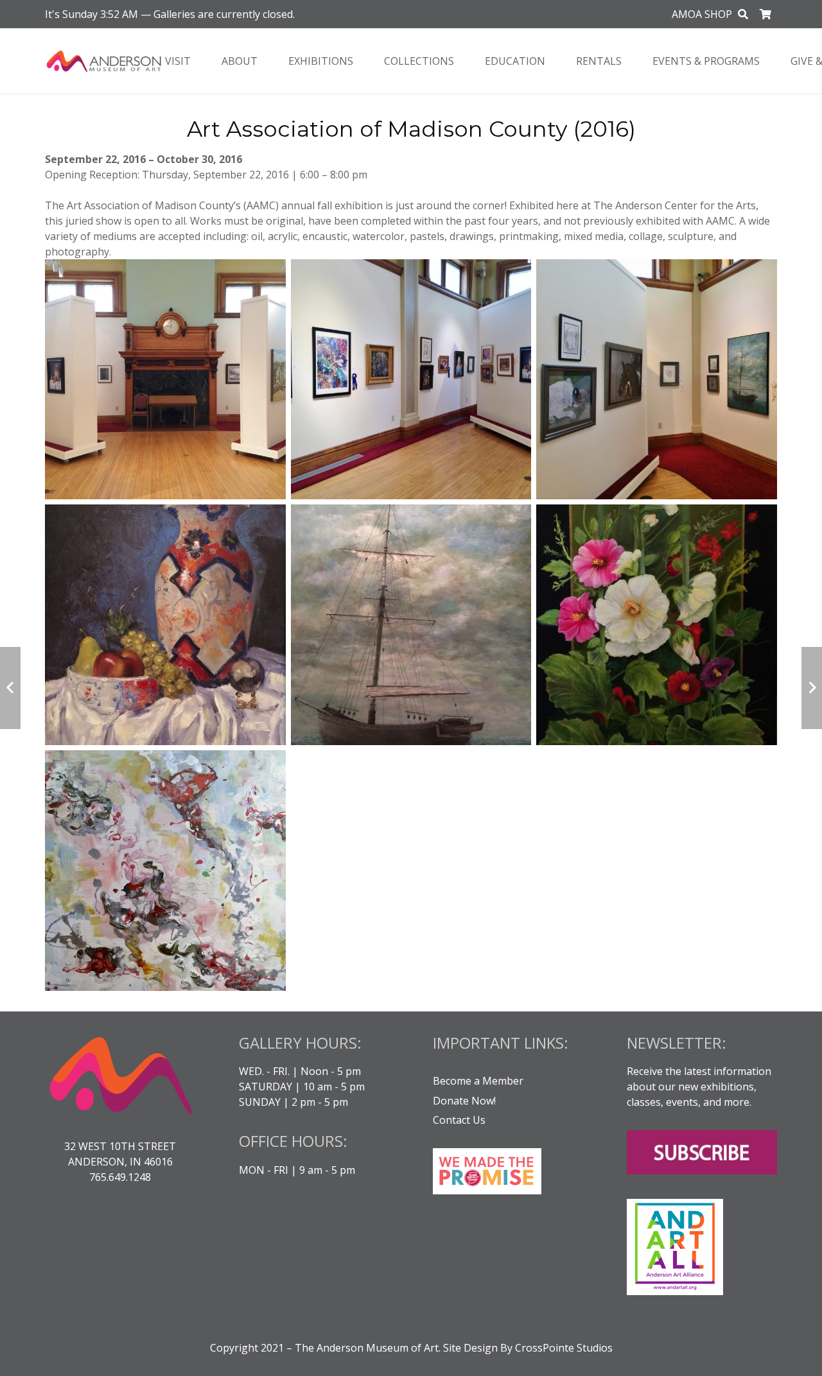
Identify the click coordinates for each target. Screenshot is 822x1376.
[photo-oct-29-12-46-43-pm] (165, 379)
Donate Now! (464, 1101)
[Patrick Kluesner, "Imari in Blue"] (165, 624)
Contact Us (459, 1120)
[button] (743, 14)
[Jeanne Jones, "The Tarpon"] (411, 624)
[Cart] (766, 14)
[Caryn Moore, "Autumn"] (165, 870)
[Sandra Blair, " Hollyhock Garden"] (656, 624)
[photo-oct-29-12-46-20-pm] (411, 379)
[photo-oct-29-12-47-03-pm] (656, 379)
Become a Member (478, 1081)
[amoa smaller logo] (104, 61)
